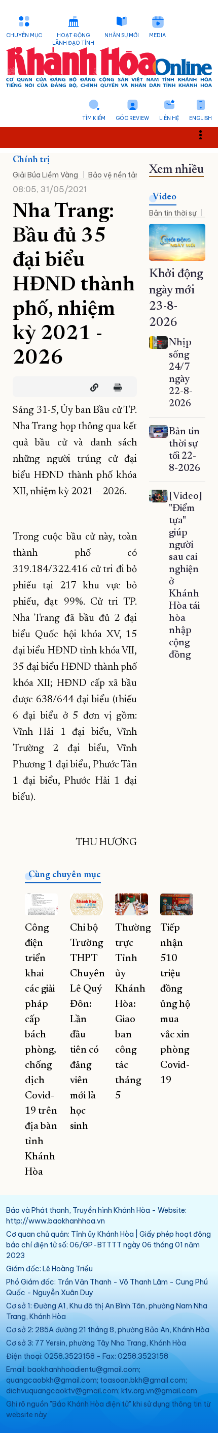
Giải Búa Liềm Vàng (45, 175)
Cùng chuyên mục (64, 875)
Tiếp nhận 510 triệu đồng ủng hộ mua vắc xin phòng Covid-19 (175, 1004)
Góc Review (132, 118)
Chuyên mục (24, 35)
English (200, 118)
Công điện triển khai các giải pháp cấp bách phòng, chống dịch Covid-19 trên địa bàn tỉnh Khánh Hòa (41, 1050)
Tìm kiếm (93, 118)
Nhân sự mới (121, 35)
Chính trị (31, 160)
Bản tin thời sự (172, 213)
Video (164, 197)
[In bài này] (115, 387)
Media (157, 35)
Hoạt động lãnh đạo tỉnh (73, 39)
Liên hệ (169, 118)
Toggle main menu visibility (205, 134)
